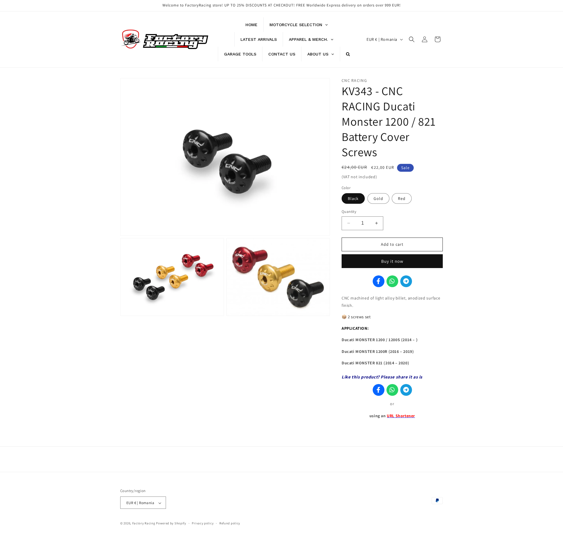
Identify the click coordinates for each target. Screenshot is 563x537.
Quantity (349, 211)
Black (353, 198)
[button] (411, 39)
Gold (378, 198)
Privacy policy (202, 523)
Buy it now (392, 261)
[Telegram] (406, 281)
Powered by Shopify (171, 523)
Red (402, 198)
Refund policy (229, 523)
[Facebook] (378, 281)
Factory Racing (143, 523)
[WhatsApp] (392, 281)
